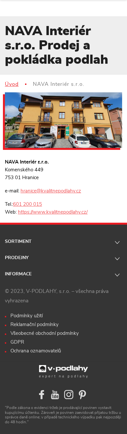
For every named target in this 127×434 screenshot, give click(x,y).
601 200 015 (27, 204)
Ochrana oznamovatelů (35, 351)
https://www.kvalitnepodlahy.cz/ (53, 212)
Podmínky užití (26, 315)
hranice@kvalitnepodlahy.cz (51, 191)
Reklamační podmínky (34, 324)
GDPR (17, 342)
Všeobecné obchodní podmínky (44, 333)
